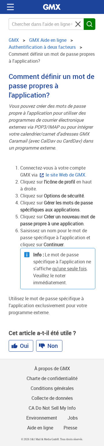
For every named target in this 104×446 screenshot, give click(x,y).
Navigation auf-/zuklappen (10, 7)
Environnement (41, 418)
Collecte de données (52, 398)
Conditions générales (52, 388)
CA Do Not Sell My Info (52, 408)
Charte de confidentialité (52, 378)
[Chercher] (89, 24)
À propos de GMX (52, 368)
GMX (52, 7)
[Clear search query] (78, 24)
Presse (70, 428)
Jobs (73, 418)
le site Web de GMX (65, 175)
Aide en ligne (40, 428)
